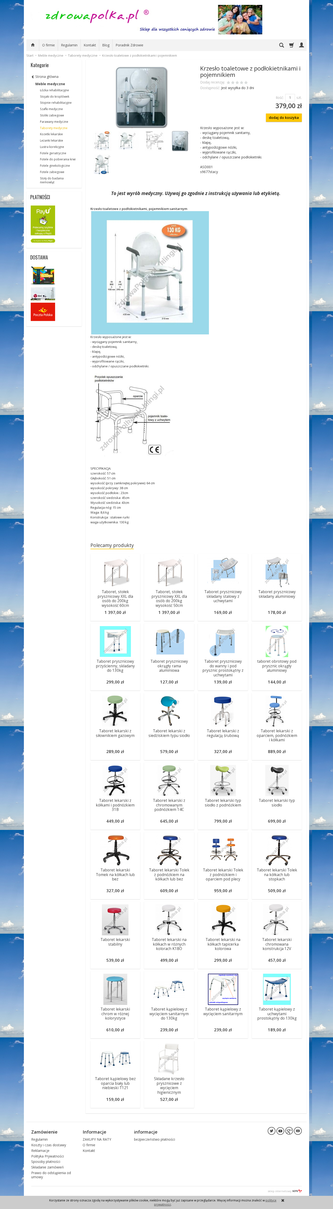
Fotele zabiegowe (52, 172)
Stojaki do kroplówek (54, 96)
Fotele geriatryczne (53, 153)
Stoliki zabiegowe (52, 115)
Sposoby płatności (45, 1161)
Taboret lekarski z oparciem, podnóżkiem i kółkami (277, 735)
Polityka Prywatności (47, 1156)
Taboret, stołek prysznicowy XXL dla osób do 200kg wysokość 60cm (115, 598)
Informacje (94, 1131)
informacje (145, 1131)
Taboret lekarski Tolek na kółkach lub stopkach (277, 875)
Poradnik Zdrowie (129, 45)
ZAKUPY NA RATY (97, 1139)
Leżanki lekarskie (51, 140)
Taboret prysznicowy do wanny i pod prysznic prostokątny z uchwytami (223, 668)
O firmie (48, 45)
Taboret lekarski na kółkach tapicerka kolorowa (223, 944)
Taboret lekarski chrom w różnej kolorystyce (115, 1014)
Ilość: (280, 97)
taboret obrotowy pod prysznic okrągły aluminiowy (276, 666)
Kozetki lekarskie (51, 134)
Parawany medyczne (54, 122)
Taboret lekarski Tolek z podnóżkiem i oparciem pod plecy (223, 875)
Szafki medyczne (51, 109)
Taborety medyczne (54, 128)
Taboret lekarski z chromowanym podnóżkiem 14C (169, 805)
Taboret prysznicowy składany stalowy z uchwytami (223, 596)
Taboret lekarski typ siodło (277, 802)
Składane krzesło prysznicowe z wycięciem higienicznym (169, 1085)
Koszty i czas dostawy (48, 1145)
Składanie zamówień (47, 1167)
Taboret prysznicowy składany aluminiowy (277, 594)
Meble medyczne (50, 84)
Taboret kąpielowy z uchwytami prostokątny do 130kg (277, 1014)
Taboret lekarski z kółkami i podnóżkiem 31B (115, 805)
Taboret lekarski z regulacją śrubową (223, 733)
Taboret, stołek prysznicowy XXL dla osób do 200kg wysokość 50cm (169, 598)
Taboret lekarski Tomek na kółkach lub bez (115, 875)
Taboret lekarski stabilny (115, 942)
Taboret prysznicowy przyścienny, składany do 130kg (115, 666)
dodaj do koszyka (284, 117)
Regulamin (69, 45)
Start (29, 55)
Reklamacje (40, 1150)
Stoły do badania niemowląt (52, 180)
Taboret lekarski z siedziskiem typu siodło (169, 733)
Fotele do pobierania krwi (58, 159)
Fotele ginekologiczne (55, 166)
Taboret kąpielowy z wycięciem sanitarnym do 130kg (169, 1014)
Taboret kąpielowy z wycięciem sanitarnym (223, 1011)
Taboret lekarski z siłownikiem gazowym (115, 733)
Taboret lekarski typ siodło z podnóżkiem (223, 802)
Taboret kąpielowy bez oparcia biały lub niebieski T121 (115, 1083)
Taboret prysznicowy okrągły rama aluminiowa (169, 666)
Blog (105, 45)
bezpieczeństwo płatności (154, 1139)
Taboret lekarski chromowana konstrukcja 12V (277, 944)
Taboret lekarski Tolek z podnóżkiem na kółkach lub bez (169, 875)
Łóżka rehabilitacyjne (54, 90)
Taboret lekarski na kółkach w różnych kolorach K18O (169, 944)
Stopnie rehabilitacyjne (56, 103)
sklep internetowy (280, 1191)
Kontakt (90, 45)
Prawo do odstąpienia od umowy (51, 1174)
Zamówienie (44, 1131)
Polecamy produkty (112, 545)
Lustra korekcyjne (52, 147)
